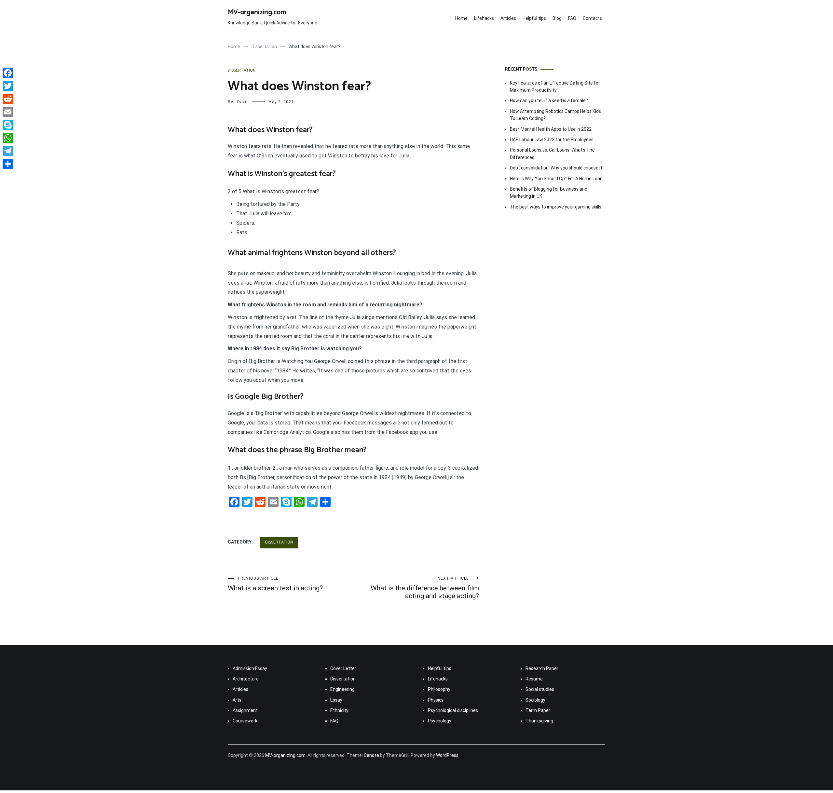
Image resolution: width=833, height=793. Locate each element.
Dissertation (241, 70)
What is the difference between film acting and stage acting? (425, 588)
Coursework (245, 720)
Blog (557, 18)
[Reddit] (7, 98)
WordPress (447, 755)
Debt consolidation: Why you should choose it (556, 167)
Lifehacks (484, 18)
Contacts (592, 18)
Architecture (246, 678)
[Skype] (7, 124)
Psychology (439, 720)
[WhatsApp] (7, 137)
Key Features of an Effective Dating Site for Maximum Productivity (555, 86)
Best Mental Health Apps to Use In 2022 (551, 129)
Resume (534, 678)
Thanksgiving (539, 720)
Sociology (535, 700)
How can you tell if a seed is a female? (549, 100)
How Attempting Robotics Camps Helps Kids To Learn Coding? (555, 115)
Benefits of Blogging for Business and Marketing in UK (548, 192)
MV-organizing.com (257, 12)
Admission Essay (250, 668)
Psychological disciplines (453, 710)
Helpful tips (534, 18)
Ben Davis (238, 102)
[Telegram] (7, 150)
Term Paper (538, 710)
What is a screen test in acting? (275, 584)
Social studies (540, 689)
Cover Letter (343, 668)
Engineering (342, 689)
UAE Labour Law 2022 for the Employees (552, 139)
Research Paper (542, 668)
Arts (237, 700)
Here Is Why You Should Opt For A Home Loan (556, 178)
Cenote (371, 755)
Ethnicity (339, 710)
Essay (336, 700)
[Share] (7, 163)
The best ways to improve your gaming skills (555, 206)
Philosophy (439, 689)
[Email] (7, 111)
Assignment (245, 710)
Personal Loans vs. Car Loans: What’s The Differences (552, 153)
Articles (508, 18)
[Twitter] (7, 85)
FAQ (572, 18)
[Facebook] (7, 72)
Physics (436, 700)
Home (461, 18)
